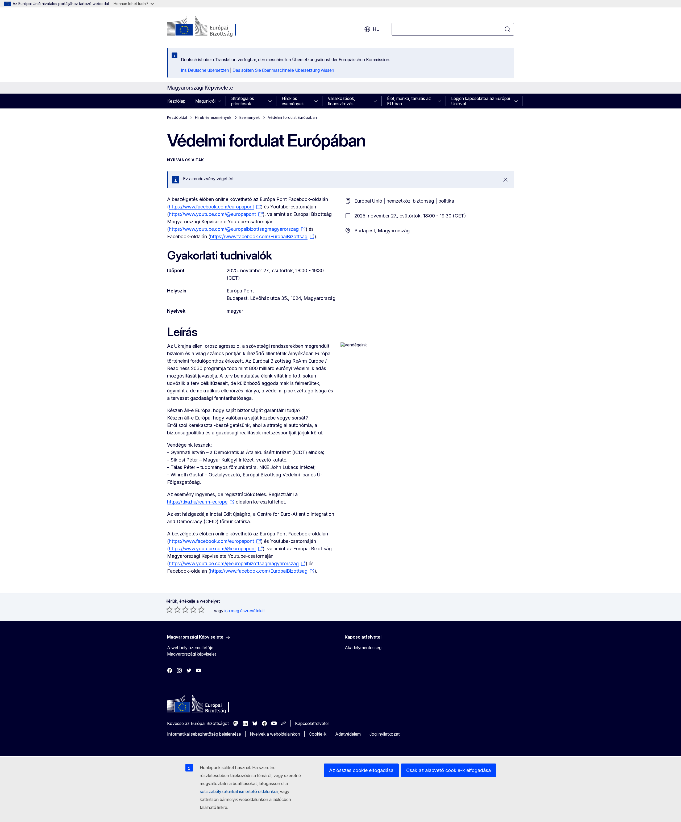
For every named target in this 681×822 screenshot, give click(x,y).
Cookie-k (317, 734)
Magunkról (205, 101)
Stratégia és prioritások (242, 101)
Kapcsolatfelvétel (312, 723)
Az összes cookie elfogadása (361, 770)
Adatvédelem (348, 734)
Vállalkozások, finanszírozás (341, 101)
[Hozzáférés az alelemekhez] (221, 101)
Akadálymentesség (363, 647)
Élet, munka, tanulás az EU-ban (409, 101)
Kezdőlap (176, 101)
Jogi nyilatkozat (384, 734)
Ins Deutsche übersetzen (205, 70)
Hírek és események (293, 101)
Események (249, 117)
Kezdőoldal (177, 117)
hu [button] (376, 29)
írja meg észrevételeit (245, 610)
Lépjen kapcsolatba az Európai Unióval (480, 101)
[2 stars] (173, 609)
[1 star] (169, 609)
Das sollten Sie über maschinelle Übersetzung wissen (283, 70)
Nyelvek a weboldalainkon (275, 734)
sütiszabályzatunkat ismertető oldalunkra (239, 791)
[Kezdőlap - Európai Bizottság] (210, 26)
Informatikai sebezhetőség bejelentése (204, 734)
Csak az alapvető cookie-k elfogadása (448, 770)
